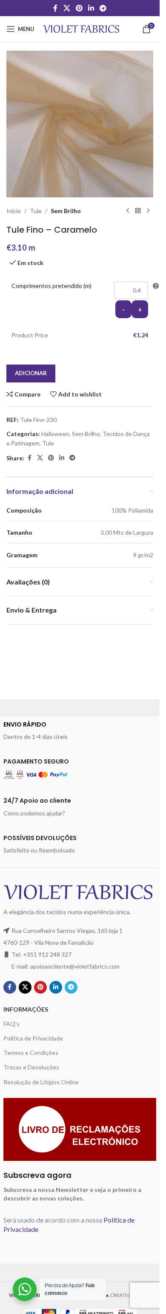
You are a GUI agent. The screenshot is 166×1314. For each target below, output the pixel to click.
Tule (36, 210)
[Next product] (148, 211)
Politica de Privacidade (33, 1038)
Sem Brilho (66, 210)
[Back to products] (138, 211)
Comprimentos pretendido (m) (51, 285)
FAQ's (11, 1023)
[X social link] (66, 8)
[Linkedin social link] (91, 8)
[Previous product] (128, 211)
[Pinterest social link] (79, 8)
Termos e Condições (30, 1052)
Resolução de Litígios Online (41, 1082)
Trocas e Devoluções (31, 1067)
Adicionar (31, 373)
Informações (25, 1009)
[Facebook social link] (55, 8)
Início (13, 210)
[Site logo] (81, 28)
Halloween (55, 433)
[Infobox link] (80, 731)
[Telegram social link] (103, 8)
